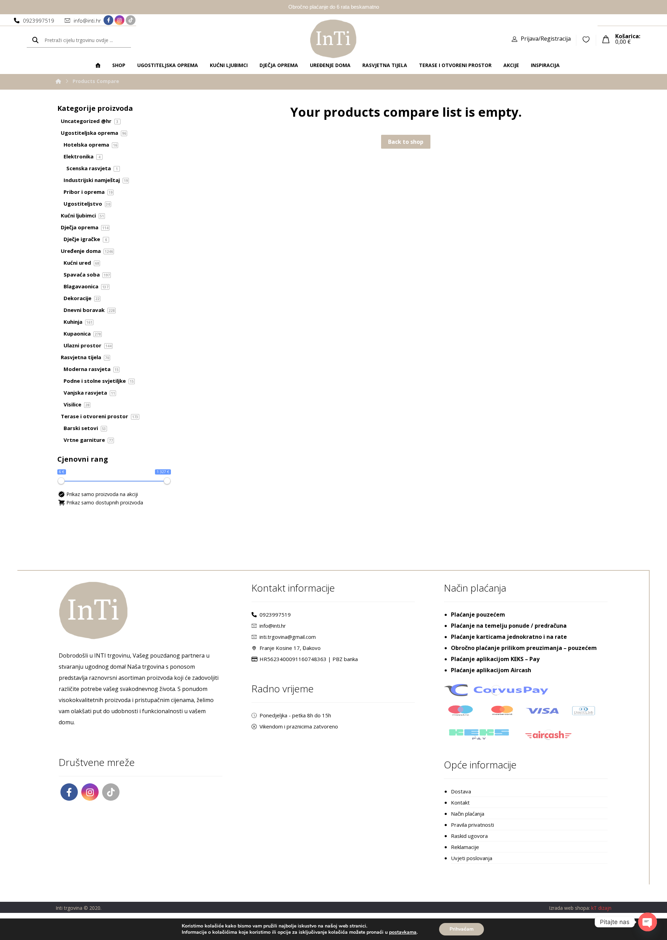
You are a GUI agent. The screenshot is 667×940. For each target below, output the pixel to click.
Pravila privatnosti (472, 824)
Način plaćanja (467, 813)
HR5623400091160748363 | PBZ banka (309, 658)
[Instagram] (119, 20)
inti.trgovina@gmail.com (288, 636)
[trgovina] (333, 38)
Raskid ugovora (469, 835)
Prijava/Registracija (546, 38)
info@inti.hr (273, 625)
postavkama (403, 932)
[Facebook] (108, 20)
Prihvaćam (462, 929)
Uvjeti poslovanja (471, 858)
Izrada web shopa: (569, 908)
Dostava (461, 791)
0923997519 (275, 614)
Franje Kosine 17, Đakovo (290, 647)
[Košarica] (606, 38)
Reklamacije (465, 846)
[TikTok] (130, 20)
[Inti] (58, 81)
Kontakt (460, 802)
